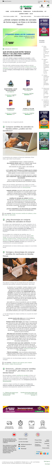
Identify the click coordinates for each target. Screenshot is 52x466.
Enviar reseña (45, 448)
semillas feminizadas (23, 238)
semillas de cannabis (22, 375)
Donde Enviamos (7, 1)
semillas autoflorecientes (9, 238)
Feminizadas (27, 11)
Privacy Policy (38, 440)
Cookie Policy (38, 442)
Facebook (23, 446)
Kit (45, 11)
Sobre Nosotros (47, 440)
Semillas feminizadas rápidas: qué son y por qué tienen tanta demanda (29, 394)
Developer (47, 464)
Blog (31, 13)
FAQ (39, 2)
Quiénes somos (23, 13)
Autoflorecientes (16, 11)
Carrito (48, 6)
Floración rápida (37, 11)
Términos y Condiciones (38, 445)
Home (7, 11)
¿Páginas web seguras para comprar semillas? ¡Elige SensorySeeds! (10, 394)
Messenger (23, 448)
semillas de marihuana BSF (28, 199)
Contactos (40, 1)
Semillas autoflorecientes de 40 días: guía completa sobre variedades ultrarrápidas (46, 80)
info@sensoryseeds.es (26, 444)
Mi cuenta (42, 7)
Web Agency (47, 461)
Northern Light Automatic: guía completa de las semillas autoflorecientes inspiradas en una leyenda (46, 66)
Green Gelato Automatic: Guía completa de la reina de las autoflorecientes (46, 52)
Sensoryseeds (26, 187)
